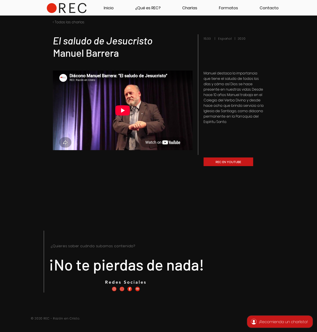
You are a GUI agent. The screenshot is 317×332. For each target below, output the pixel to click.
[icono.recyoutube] (122, 289)
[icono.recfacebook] (129, 289)
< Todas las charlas (68, 22)
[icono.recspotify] (137, 289)
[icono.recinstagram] (114, 289)
